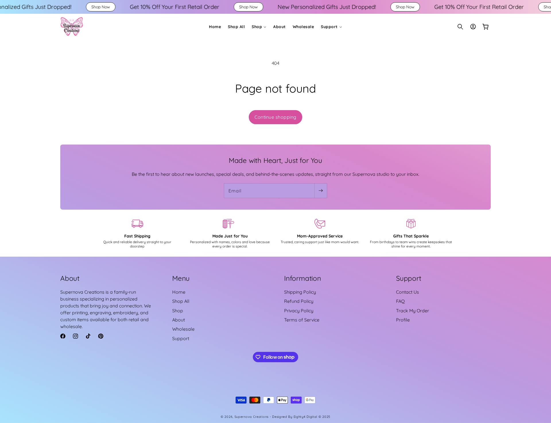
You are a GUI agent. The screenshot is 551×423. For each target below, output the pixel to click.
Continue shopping (275, 117)
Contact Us (407, 292)
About (178, 320)
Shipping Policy (300, 292)
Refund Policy (298, 301)
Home (178, 292)
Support (180, 338)
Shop (177, 310)
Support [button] (408, 278)
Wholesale (183, 329)
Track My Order (412, 310)
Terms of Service (301, 320)
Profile (403, 320)
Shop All (180, 301)
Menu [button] (181, 278)
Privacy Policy (298, 310)
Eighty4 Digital (306, 417)
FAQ (400, 301)
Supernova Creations (251, 417)
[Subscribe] (320, 190)
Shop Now (69, 6)
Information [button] (302, 278)
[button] (259, 27)
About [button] (69, 278)
